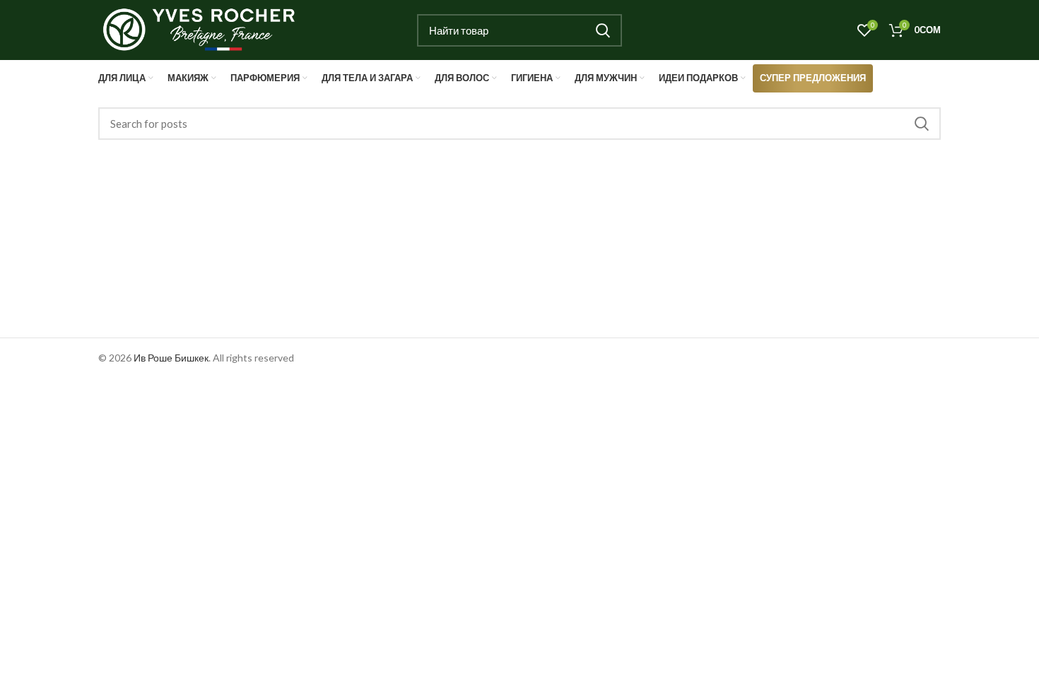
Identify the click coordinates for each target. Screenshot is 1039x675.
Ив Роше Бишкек (171, 358)
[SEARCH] (603, 30)
